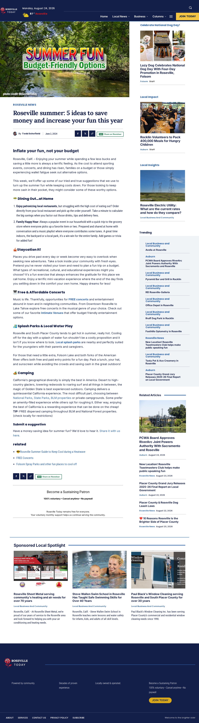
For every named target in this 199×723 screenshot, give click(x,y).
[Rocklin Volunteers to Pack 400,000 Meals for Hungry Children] (162, 117)
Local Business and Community (157, 217)
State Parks (41, 398)
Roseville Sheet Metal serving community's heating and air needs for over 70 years (40, 597)
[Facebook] (78, 133)
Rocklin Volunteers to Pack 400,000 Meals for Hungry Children (160, 140)
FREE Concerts (24, 458)
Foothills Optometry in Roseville (164, 331)
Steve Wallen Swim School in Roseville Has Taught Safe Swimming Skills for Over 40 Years (98, 597)
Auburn (144, 149)
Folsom (144, 81)
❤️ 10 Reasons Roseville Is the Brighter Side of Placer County (158, 520)
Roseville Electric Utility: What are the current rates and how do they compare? (160, 209)
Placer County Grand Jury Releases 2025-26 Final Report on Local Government (163, 377)
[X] (85, 133)
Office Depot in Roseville (160, 305)
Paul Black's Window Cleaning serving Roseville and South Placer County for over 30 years (157, 597)
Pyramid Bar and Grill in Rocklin (163, 279)
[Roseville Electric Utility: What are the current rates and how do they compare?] (162, 185)
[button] (190, 7)
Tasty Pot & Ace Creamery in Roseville (162, 362)
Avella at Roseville (156, 249)
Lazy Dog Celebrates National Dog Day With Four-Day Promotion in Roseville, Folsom (162, 70)
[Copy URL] (92, 133)
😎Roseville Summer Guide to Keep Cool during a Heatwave (50, 452)
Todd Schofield (31, 133)
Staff (152, 81)
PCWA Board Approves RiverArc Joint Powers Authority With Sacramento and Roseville (164, 263)
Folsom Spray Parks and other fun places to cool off (46, 464)
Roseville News (24, 104)
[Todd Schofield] (16, 134)
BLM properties (61, 398)
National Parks (22, 398)
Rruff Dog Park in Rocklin (160, 318)
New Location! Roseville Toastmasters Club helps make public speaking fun (163, 345)
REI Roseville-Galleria (158, 292)
